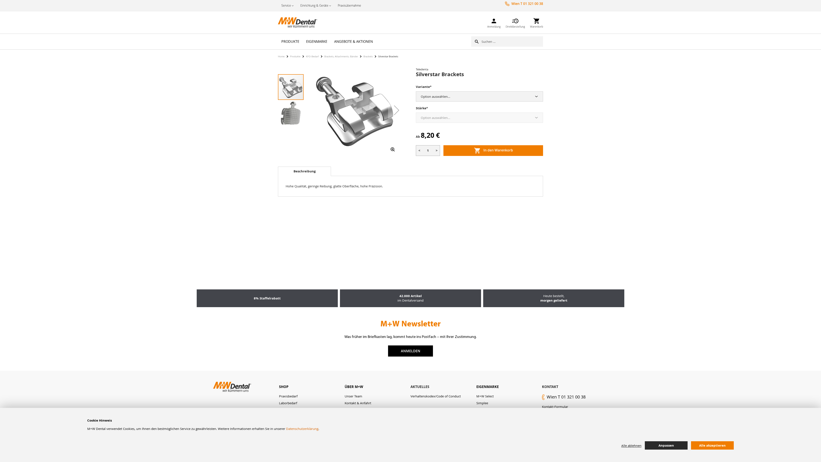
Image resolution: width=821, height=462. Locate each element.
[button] (396, 110)
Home (281, 56)
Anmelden (410, 351)
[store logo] (299, 22)
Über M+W (354, 386)
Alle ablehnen (631, 445)
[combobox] (512, 41)
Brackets (368, 56)
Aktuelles (419, 386)
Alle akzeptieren (712, 445)
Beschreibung (305, 171)
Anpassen (666, 445)
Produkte (295, 56)
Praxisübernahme (349, 5)
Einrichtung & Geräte (314, 5)
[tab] (304, 171)
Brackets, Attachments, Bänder (341, 56)
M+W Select (485, 396)
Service (286, 5)
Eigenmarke (487, 386)
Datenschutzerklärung (302, 428)
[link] (494, 22)
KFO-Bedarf (312, 56)
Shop (283, 386)
